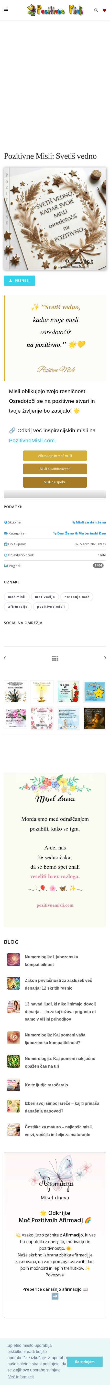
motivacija (45, 597)
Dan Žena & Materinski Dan (81, 533)
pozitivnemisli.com (55, 905)
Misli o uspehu (55, 482)
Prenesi (22, 280)
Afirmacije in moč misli (55, 455)
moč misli (17, 597)
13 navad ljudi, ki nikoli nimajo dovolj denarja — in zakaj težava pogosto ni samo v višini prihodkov (60, 1011)
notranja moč (76, 597)
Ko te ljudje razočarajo (46, 1085)
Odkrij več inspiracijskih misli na (56, 430)
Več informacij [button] (21, 1377)
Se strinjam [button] (84, 1362)
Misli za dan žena (90, 522)
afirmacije (18, 606)
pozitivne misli (51, 606)
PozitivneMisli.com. (32, 440)
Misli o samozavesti (55, 468)
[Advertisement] (55, 83)
